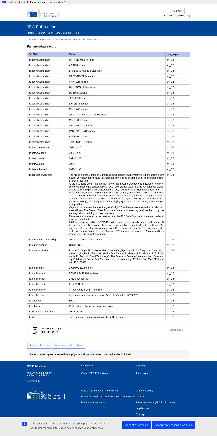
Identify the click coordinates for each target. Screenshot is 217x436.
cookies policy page (77, 423)
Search (41, 33)
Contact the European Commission (99, 390)
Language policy (144, 390)
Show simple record (39, 345)
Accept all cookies (136, 425)
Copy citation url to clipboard (68, 345)
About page (142, 373)
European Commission (39, 39)
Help (76, 33)
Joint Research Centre (59, 33)
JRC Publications (90, 39)
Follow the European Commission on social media (107, 396)
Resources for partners (93, 402)
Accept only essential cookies (173, 425)
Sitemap (140, 414)
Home (31, 33)
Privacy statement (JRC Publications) (155, 402)
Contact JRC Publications (94, 373)
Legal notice (142, 408)
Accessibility (33, 381)
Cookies (140, 396)
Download (176, 330)
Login (179, 10)
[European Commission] (44, 13)
